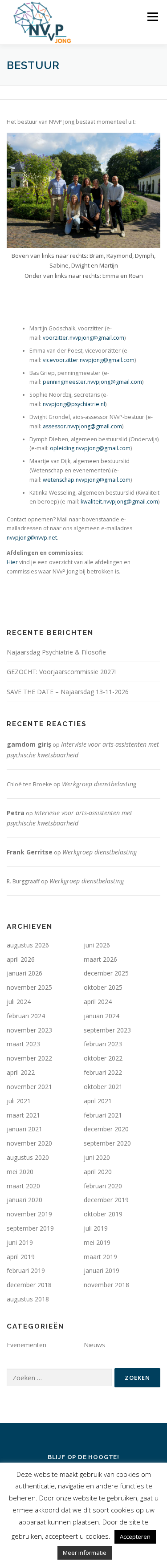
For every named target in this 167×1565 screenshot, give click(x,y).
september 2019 (30, 1228)
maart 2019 (100, 1256)
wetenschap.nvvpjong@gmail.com (86, 480)
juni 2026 (97, 945)
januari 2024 (101, 1016)
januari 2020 (24, 1199)
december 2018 (29, 1284)
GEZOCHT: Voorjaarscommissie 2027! (61, 671)
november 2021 (29, 1086)
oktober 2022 (103, 1058)
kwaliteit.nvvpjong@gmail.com (119, 501)
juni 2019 (20, 1242)
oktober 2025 (103, 987)
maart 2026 (100, 959)
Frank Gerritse (30, 852)
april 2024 (98, 1001)
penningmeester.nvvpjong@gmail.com (92, 382)
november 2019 (29, 1214)
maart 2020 (23, 1186)
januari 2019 (101, 1270)
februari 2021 (103, 1115)
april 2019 (21, 1256)
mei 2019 (97, 1242)
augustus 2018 (28, 1299)
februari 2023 (103, 1044)
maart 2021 (23, 1115)
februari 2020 (103, 1186)
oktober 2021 (103, 1086)
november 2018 (106, 1284)
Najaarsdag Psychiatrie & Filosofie (56, 652)
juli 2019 (96, 1228)
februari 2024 (26, 1016)
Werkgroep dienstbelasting (99, 784)
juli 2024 (19, 1001)
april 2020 (98, 1171)
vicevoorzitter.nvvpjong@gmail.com (88, 360)
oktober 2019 (103, 1214)
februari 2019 (26, 1270)
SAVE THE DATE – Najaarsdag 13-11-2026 (68, 691)
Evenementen (26, 1345)
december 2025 (106, 973)
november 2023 (29, 1030)
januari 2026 (24, 973)
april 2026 (21, 959)
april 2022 (21, 1072)
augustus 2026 (28, 945)
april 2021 (98, 1101)
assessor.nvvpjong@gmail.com (82, 426)
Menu (152, 16)
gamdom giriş (29, 744)
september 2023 (107, 1030)
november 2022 (29, 1058)
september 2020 (107, 1143)
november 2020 (29, 1143)
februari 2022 (103, 1072)
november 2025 (29, 987)
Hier (12, 562)
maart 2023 (23, 1044)
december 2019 (106, 1199)
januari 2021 (24, 1129)
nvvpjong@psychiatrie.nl (73, 404)
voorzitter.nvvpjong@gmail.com (83, 337)
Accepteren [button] (135, 1536)
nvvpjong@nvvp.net (32, 537)
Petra (15, 813)
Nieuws (94, 1345)
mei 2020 (20, 1171)
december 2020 (106, 1129)
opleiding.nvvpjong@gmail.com (90, 448)
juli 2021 (19, 1101)
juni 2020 (97, 1157)
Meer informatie (84, 1553)
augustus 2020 (28, 1157)
